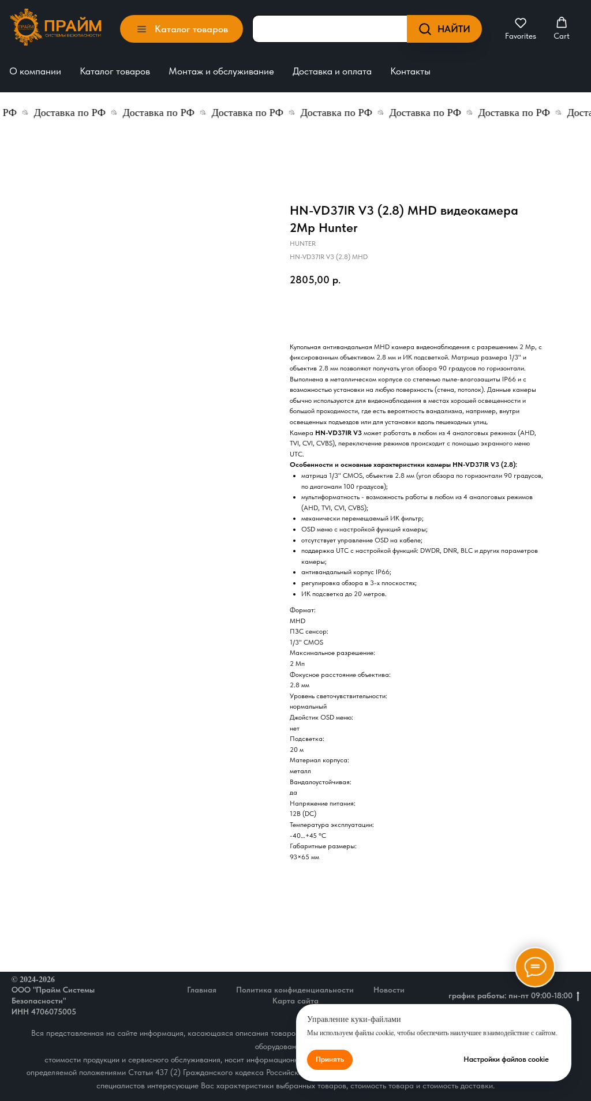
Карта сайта (295, 1000)
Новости (389, 989)
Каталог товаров (115, 71)
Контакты (410, 71)
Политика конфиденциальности (295, 989)
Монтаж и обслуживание (221, 71)
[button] (520, 28)
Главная (201, 989)
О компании (35, 71)
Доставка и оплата (332, 71)
